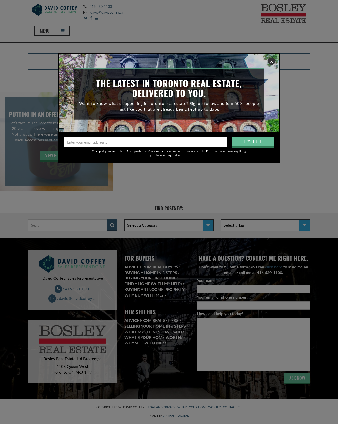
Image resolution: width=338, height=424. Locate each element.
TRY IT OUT (253, 141)
